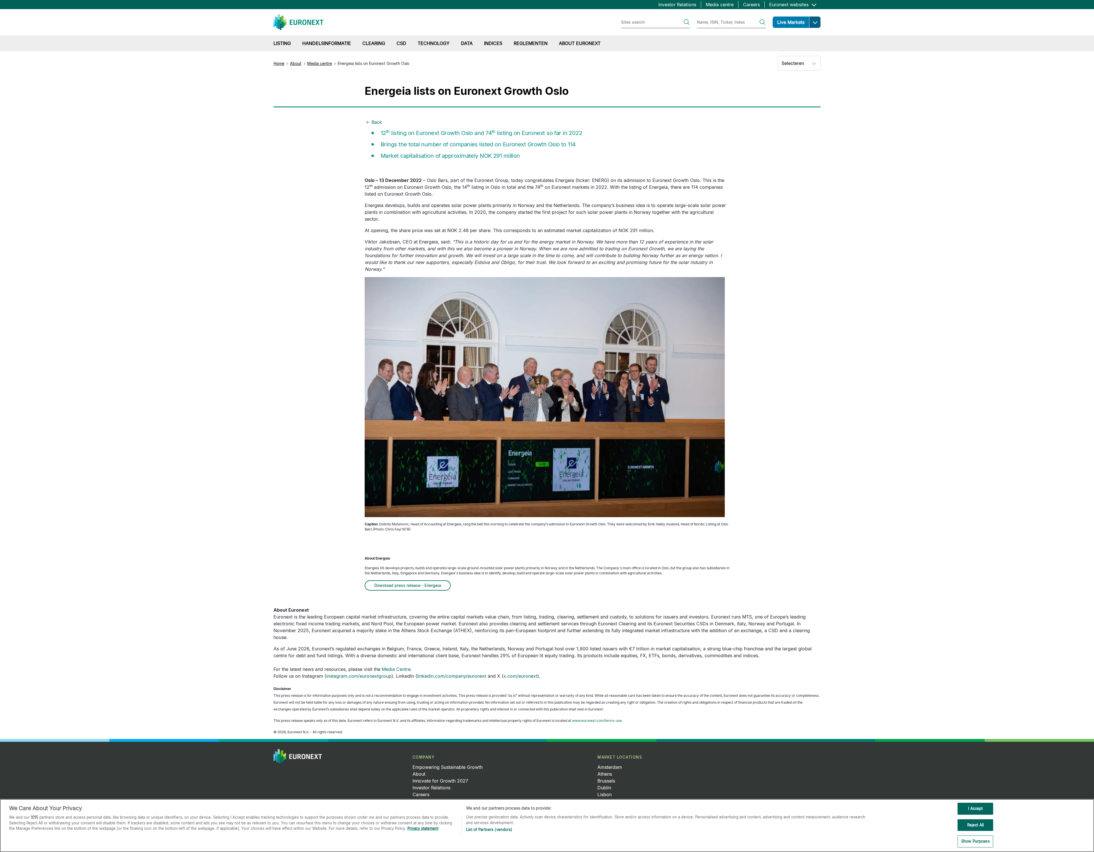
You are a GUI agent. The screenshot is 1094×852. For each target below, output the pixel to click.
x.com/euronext (520, 676)
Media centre (720, 4)
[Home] (298, 22)
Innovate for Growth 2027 (440, 781)
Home (279, 63)
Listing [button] (282, 43)
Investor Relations (677, 4)
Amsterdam (609, 767)
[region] (547, 825)
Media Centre (396, 669)
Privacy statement (422, 828)
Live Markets (791, 22)
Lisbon (604, 794)
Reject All (975, 825)
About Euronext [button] (580, 43)
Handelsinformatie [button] (326, 43)
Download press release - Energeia (407, 585)
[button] (814, 22)
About (295, 63)
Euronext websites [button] (789, 4)
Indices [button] (493, 43)
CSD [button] (401, 43)
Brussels (606, 781)
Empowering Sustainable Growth (448, 767)
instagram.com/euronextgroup (358, 676)
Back (377, 122)
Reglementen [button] (531, 43)
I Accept (975, 808)
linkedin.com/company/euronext (451, 676)
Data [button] (467, 43)
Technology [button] (434, 43)
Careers (751, 4)
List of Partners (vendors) (489, 829)
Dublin (604, 787)
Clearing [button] (373, 43)
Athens (604, 774)
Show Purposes (975, 841)
